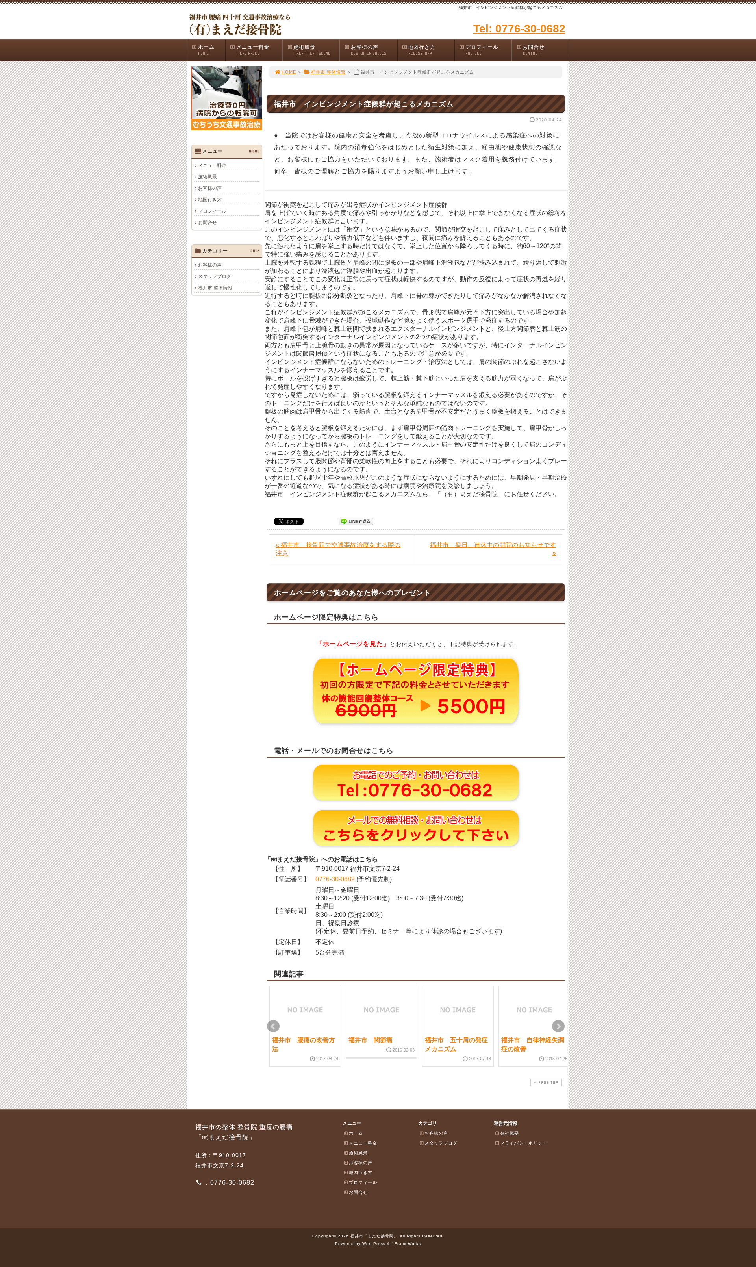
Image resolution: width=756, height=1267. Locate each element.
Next (558, 1026)
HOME (289, 72)
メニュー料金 (252, 50)
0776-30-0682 (335, 879)
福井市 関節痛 (370, 1040)
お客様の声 (368, 50)
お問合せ (534, 50)
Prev (273, 1026)
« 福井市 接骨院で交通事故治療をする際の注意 (338, 549)
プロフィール (481, 50)
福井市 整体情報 (328, 72)
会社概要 (509, 1133)
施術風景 (311, 50)
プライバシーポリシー (523, 1143)
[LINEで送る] (356, 521)
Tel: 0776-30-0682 (519, 28)
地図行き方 (421, 50)
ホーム (206, 50)
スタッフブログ (214, 276)
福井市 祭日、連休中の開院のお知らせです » (493, 549)
